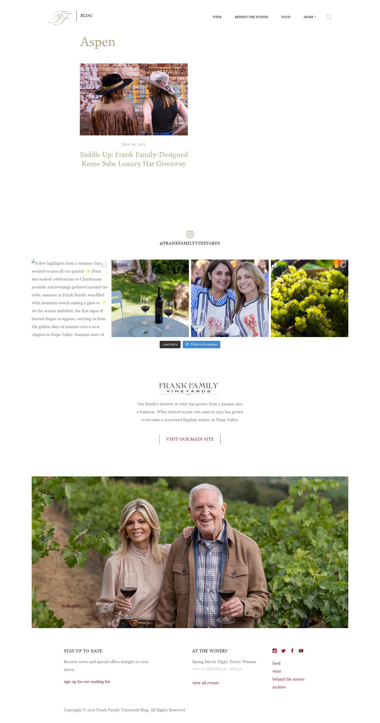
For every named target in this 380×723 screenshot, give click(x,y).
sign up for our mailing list (87, 682)
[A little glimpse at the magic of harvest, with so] (310, 298)
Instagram (274, 651)
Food (285, 17)
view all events (205, 683)
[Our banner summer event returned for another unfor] (230, 298)
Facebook (292, 651)
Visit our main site (190, 439)
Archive (279, 687)
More (308, 17)
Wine (217, 17)
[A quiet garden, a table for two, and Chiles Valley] (150, 298)
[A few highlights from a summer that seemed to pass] (70, 298)
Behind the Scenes (251, 17)
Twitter (283, 651)
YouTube (301, 651)
